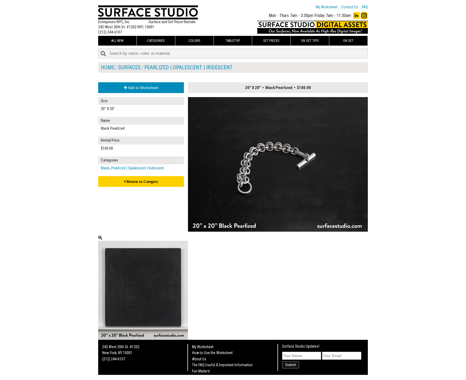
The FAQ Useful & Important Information (222, 365)
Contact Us (349, 7)
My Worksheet (326, 7)
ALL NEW (117, 41)
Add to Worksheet (142, 87)
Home (108, 67)
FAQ (365, 7)
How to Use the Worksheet (212, 353)
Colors (194, 41)
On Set (348, 41)
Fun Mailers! (201, 371)
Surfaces (129, 67)
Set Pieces (271, 41)
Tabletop (232, 41)
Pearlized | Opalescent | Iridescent (188, 67)
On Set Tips (310, 41)
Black (105, 168)
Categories (156, 41)
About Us (199, 359)
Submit (290, 365)
